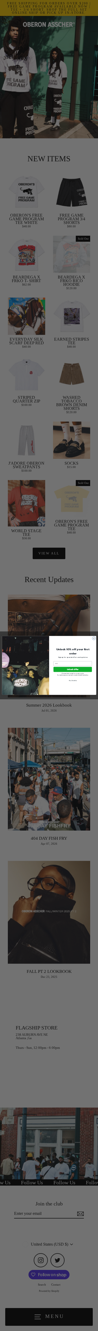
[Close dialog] (93, 638)
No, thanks (72, 680)
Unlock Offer (72, 669)
